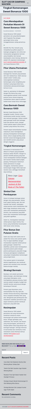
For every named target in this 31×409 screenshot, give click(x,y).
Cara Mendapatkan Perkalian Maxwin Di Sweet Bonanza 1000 (14, 24)
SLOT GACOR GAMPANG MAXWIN (18, 406)
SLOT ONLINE (7, 18)
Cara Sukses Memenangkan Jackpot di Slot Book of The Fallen (16, 181)
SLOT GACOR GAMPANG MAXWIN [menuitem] (14, 62)
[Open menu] (27, 3)
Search (4, 350)
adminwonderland (9, 31)
